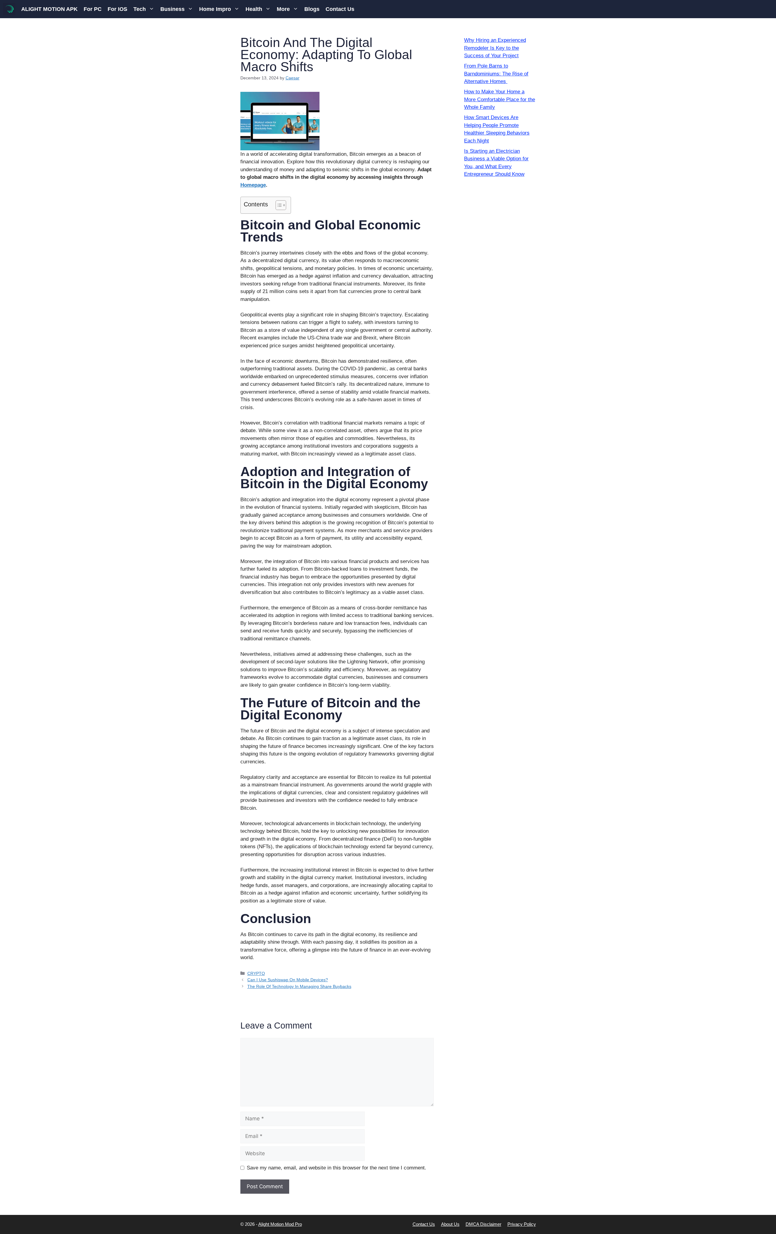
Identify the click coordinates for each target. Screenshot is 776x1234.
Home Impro (215, 9)
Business (172, 9)
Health (254, 9)
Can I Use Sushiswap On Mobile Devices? (287, 979)
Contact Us (340, 9)
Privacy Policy (521, 1224)
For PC (93, 9)
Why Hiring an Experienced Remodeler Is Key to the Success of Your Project (495, 47)
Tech (139, 9)
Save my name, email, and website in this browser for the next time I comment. (336, 1168)
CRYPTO (256, 973)
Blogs (311, 9)
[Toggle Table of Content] (278, 205)
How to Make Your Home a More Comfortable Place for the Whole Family (499, 99)
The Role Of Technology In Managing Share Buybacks (299, 986)
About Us (450, 1224)
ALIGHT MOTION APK (49, 9)
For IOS (117, 9)
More (283, 9)
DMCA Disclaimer (483, 1224)
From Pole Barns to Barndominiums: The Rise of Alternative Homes (496, 73)
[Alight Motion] (9, 9)
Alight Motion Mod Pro (280, 1224)
